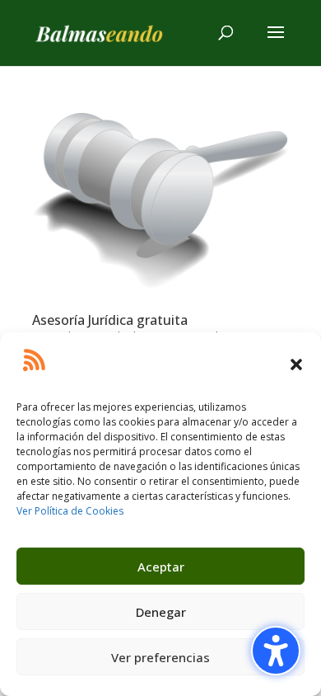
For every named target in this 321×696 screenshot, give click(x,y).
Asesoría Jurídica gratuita (110, 320)
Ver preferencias (160, 657)
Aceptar (160, 566)
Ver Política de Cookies (69, 511)
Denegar (161, 612)
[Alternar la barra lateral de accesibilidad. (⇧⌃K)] (275, 650)
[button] (296, 364)
